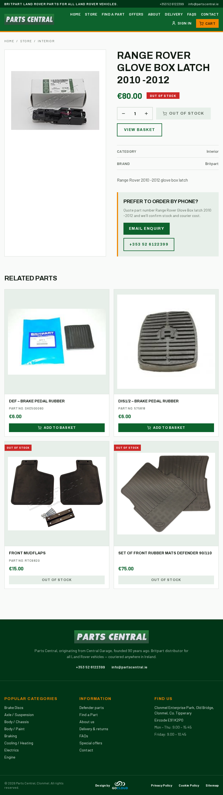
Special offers (90, 743)
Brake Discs (13, 707)
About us (86, 721)
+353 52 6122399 (172, 4)
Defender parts (91, 707)
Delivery (174, 14)
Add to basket (60, 428)
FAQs (191, 14)
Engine (9, 757)
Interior (46, 41)
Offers (136, 14)
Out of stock (186, 113)
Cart (210, 23)
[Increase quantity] (146, 114)
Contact (210, 14)
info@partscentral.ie (203, 4)
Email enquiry (146, 229)
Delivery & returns (93, 728)
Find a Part (113, 14)
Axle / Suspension (19, 714)
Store (91, 14)
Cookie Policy (189, 785)
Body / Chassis (16, 721)
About (154, 14)
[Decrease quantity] (123, 114)
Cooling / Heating (18, 743)
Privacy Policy (161, 785)
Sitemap (212, 785)
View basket (139, 130)
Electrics (11, 750)
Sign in (184, 23)
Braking (10, 735)
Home (75, 14)
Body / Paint (14, 728)
